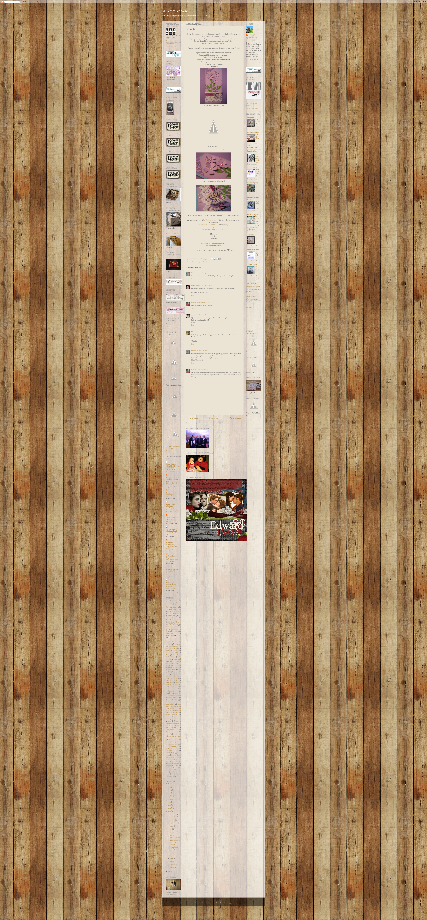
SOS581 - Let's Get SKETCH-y (172, 484)
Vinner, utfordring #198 (171, 547)
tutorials (168, 768)
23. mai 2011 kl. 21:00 (205, 285)
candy (167, 651)
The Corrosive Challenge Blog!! (171, 530)
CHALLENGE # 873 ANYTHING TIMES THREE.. (172, 468)
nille (169, 721)
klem (177, 683)
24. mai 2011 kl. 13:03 (204, 332)
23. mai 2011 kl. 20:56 (200, 273)
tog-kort (169, 764)
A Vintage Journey (172, 569)
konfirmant (170, 689)
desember (173, 814)
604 (167, 497)
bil (166, 629)
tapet (174, 755)
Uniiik (171, 855)
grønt (173, 670)
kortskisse (171, 696)
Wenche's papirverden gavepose (253, 290)
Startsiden (213, 418)
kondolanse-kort (174, 687)
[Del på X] (217, 259)
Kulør (167, 609)
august (172, 826)
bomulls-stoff (174, 638)
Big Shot (175, 601)
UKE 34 (256, 186)
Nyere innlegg (192, 418)
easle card (177, 659)
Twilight (170, 622)
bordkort (168, 640)
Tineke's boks (250, 294)
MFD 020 (172, 609)
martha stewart (171, 715)
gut (169, 671)
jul (176, 680)
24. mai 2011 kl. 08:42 (201, 315)
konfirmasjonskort (173, 693)
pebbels (173, 728)
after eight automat (252, 299)
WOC (172, 624)
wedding (168, 776)
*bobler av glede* (174, 838)
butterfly (168, 648)
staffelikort (169, 748)
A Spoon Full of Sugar (171, 557)
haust (167, 674)
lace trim (176, 698)
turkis (176, 766)
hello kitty (168, 676)
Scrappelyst (250, 118)
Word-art (168, 627)
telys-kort (174, 759)
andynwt (217, 903)
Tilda (179, 620)
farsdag (171, 665)
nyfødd (177, 721)
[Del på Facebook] (219, 259)
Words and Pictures (253, 214)
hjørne (167, 678)
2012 (169, 808)
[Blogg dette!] (214, 259)
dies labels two (177, 655)
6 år (167, 601)
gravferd (168, 670)
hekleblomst (175, 674)
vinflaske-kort (175, 772)
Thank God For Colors (252, 152)
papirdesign (176, 725)
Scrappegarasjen (171, 46)
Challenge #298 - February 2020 (171, 587)
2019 (169, 787)
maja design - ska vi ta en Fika (173, 711)
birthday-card (174, 629)
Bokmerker (195, 262)
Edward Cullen (174, 605)
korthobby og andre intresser (253, 199)
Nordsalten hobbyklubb (169, 544)
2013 (169, 805)
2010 (169, 871)
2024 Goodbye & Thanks (171, 534)
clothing (168, 324)
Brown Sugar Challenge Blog (171, 584)
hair (167, 327)
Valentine (178, 622)
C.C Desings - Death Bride (257, 158)
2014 (169, 802)
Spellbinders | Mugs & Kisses (257, 173)
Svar (192, 279)
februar (172, 865)
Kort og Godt (171, 607)
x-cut (172, 776)
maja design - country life (173, 705)
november (173, 817)
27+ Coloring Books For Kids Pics (172, 561)
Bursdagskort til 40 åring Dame (257, 205)
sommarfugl (172, 744)
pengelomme (170, 730)
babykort (175, 627)
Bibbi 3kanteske (251, 296)
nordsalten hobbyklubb (208, 225)
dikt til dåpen (171, 657)
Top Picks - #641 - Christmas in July (171, 509)
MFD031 (179, 609)
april (171, 859)
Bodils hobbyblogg (252, 183)
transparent (176, 764)
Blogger (229, 903)
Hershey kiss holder (252, 302)
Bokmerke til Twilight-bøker (175, 848)
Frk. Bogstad (252, 35)
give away (177, 667)
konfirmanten (170, 691)
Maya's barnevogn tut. (253, 287)
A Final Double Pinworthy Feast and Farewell (172, 573)
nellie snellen (177, 719)
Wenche (193, 351)
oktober (172, 820)
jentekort (168, 680)
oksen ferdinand (170, 723)
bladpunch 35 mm (171, 631)
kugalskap (178, 696)
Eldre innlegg (235, 418)
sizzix (174, 740)
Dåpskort (178, 603)
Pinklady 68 (194, 285)
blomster (169, 635)
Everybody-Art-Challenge (171, 494)
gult (180, 670)
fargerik (178, 663)
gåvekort (176, 672)
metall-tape (169, 719)
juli (171, 829)
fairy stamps (169, 663)
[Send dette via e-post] (212, 259)
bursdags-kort (173, 646)
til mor (179, 761)
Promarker (169, 620)
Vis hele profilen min (252, 60)
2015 (169, 799)
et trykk (202, 262)
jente (175, 678)
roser (175, 734)
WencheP (194, 332)
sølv (180, 753)
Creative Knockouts (257, 269)
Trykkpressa (207, 220)
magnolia (169, 704)
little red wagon (171, 464)
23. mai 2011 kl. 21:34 (202, 302)
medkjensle (168, 717)
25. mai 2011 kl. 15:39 (203, 351)
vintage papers (175, 774)
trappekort (168, 766)
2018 (169, 790)
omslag (177, 723)
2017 (169, 793)
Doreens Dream (252, 265)
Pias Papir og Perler (253, 133)
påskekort (175, 732)
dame (176, 653)
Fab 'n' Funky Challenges (170, 505)
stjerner (169, 750)
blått (179, 635)
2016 (169, 796)
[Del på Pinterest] (221, 259)
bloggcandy (169, 633)
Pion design (175, 618)
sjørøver (179, 742)
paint (167, 725)
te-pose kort (174, 757)
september (173, 823)
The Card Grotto (252, 168)
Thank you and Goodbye (170, 521)
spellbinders (171, 746)
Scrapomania (170, 44)
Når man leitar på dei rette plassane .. (174, 842)
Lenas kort (250, 235)
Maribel (169, 611)
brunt (168, 644)
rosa (167, 734)
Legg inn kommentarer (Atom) (203, 423)
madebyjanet (169, 702)
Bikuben (168, 41)
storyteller (170, 752)
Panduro (171, 615)
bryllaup (178, 644)
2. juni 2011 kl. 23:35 (202, 370)
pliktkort (168, 732)
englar (170, 661)
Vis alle (179, 593)
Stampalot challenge (253, 250)
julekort (169, 682)
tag (168, 755)
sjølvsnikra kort (170, 742)
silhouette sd (210, 262)
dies (167, 655)
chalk (175, 651)
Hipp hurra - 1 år (257, 121)
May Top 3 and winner (257, 255)
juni (171, 832)
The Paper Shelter (172, 518)
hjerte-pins (176, 676)
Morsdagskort (177, 611)
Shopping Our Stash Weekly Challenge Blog (172, 479)
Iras (192, 273)
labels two (169, 698)
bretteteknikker (171, 642)
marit (192, 315)
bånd (176, 648)
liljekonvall (168, 700)
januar (172, 868)
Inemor (193, 302)
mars (171, 862)
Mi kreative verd (175, 10)
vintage (168, 774)
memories (176, 717)
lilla (175, 700)
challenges (168, 653)
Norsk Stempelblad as (174, 613)
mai (171, 835)
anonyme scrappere (209, 229)
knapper (168, 685)
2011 (169, 811)
